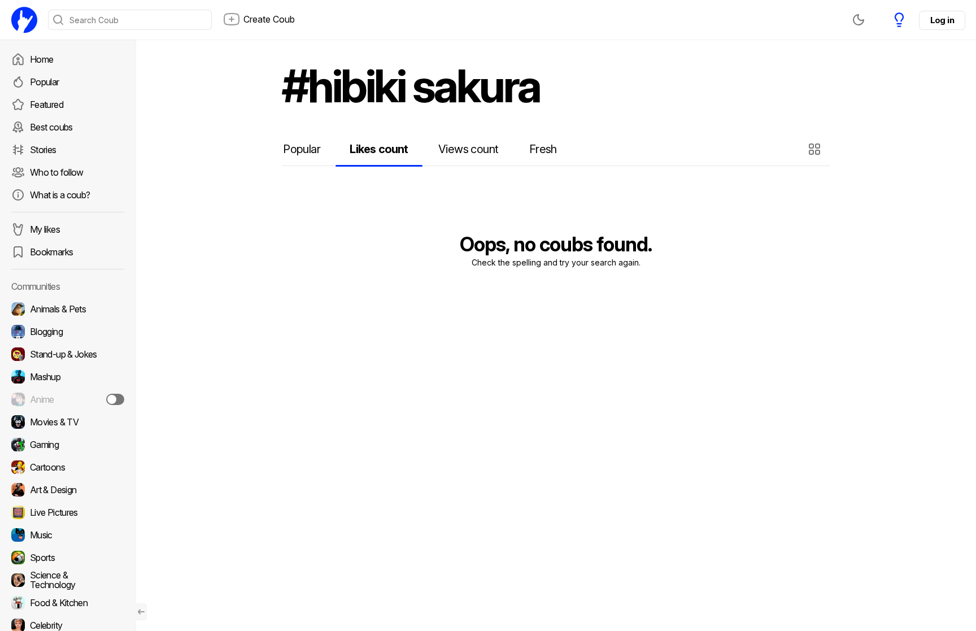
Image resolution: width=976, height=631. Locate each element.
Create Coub (269, 19)
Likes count (379, 149)
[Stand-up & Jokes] (68, 354)
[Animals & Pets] (68, 309)
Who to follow (57, 172)
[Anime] (68, 399)
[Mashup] (68, 376)
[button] (816, 149)
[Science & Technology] (68, 580)
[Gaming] (68, 444)
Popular (44, 82)
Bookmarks (51, 252)
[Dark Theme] (858, 20)
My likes (45, 229)
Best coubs (51, 127)
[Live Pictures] (68, 512)
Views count (468, 149)
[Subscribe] (115, 399)
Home (41, 59)
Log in (942, 20)
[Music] (68, 535)
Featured (46, 104)
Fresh (543, 149)
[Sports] (68, 557)
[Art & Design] (68, 489)
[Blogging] (68, 331)
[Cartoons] (68, 467)
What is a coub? (60, 195)
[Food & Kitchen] (68, 602)
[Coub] (24, 20)
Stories (43, 149)
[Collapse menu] (141, 612)
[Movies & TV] (68, 422)
